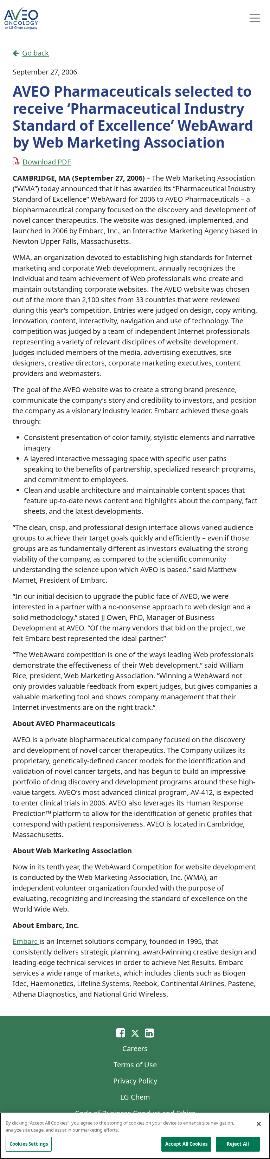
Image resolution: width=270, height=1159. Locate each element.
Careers (135, 1048)
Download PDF (46, 162)
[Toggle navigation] (255, 18)
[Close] (258, 1124)
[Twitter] (135, 1032)
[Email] (120, 1032)
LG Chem (135, 1097)
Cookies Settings (28, 1144)
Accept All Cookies (186, 1144)
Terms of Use (135, 1064)
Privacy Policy (135, 1081)
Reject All (238, 1144)
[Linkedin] (149, 1032)
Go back (35, 53)
